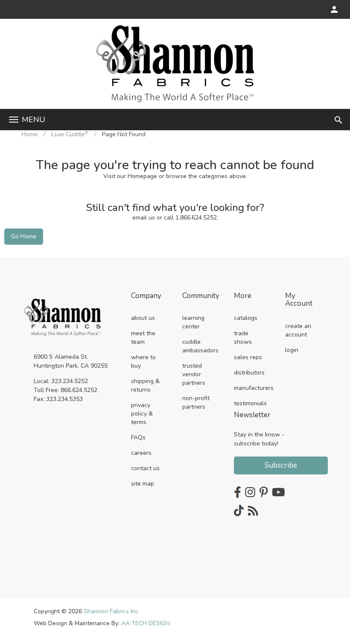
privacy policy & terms (142, 413)
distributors (249, 373)
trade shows (243, 337)
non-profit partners (196, 402)
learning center (193, 322)
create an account (298, 330)
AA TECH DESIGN (145, 623)
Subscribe (281, 465)
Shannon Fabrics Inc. (112, 611)
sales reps (248, 357)
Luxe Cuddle (69, 134)
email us (143, 218)
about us (143, 318)
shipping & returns (145, 385)
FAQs (138, 437)
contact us (145, 468)
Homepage (142, 176)
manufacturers (254, 388)
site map (142, 484)
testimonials (250, 403)
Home (29, 134)
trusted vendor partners (193, 374)
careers (141, 453)
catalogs (245, 318)
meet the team (143, 337)
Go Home (23, 236)
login (291, 350)
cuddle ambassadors (200, 346)
